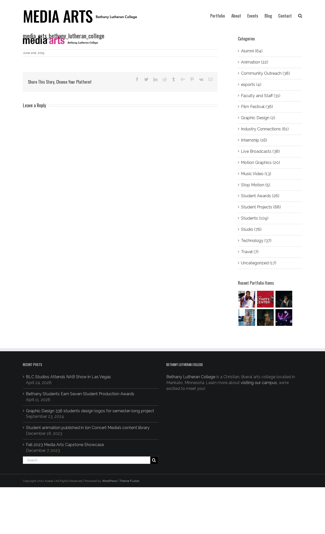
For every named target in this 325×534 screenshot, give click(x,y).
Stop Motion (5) (255, 184)
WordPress (109, 481)
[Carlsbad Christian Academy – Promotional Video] (246, 317)
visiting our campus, (259, 382)
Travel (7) (249, 251)
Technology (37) (256, 240)
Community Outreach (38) (265, 73)
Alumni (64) (252, 51)
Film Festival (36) (257, 106)
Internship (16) (254, 140)
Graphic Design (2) (258, 117)
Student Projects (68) (261, 207)
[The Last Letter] (265, 317)
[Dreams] (283, 317)
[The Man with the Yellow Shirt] (283, 299)
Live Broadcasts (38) (260, 151)
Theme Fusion (129, 481)
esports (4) (251, 84)
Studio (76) (251, 229)
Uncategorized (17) (258, 263)
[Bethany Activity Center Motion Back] (265, 299)
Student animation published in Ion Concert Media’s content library (88, 427)
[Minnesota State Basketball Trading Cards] (246, 299)
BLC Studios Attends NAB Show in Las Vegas (68, 376)
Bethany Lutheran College (190, 376)
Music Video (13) (256, 173)
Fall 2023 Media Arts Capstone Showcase (65, 444)
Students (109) (254, 218)
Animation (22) (254, 62)
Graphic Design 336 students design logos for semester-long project (90, 410)
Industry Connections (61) (265, 129)
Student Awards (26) (260, 195)
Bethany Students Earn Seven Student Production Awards (80, 393)
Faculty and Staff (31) (260, 95)
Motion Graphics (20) (260, 162)
